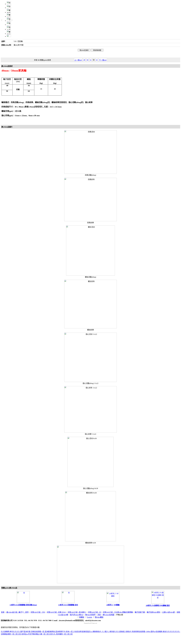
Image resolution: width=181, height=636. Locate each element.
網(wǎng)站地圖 (108, 615)
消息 (99, 615)
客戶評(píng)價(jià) (76, 615)
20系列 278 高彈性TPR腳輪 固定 (158, 605)
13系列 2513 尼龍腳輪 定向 (68, 605)
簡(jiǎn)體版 (99, 617)
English (89, 617)
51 (90, 60)
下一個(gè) (103, 60)
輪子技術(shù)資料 (153, 612)
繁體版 (81, 617)
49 (84, 60)
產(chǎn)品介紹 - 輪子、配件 (17, 612)
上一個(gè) (78, 60)
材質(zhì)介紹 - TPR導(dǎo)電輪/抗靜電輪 (118, 612)
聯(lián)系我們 (90, 615)
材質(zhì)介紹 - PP (94, 612)
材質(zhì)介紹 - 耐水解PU (77, 612)
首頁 (2, 612)
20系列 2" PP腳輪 (113, 605)
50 (87, 60)
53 (97, 60)
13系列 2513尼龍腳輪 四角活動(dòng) (23, 605)
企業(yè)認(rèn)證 (168, 612)
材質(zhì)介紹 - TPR (38, 612)
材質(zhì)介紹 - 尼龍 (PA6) (56, 612)
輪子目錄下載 (140, 612)
